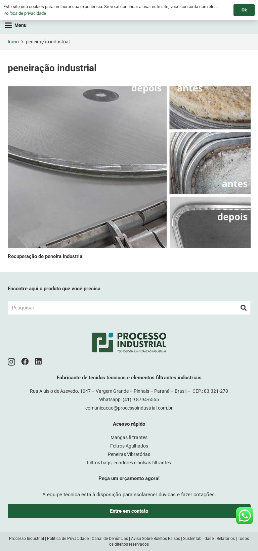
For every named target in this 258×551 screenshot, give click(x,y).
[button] (16, 25)
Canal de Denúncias (110, 538)
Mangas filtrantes (129, 437)
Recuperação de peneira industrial (46, 256)
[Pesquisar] (243, 308)
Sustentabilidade (198, 538)
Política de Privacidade (68, 538)
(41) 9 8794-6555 (141, 399)
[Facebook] (25, 362)
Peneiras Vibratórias (129, 454)
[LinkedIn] (38, 362)
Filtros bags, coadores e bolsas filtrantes (129, 462)
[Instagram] (11, 362)
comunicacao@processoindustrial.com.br (129, 408)
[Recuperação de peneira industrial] (129, 167)
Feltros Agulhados (129, 446)
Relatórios (226, 538)
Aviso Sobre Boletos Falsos (155, 538)
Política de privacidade (24, 13)
